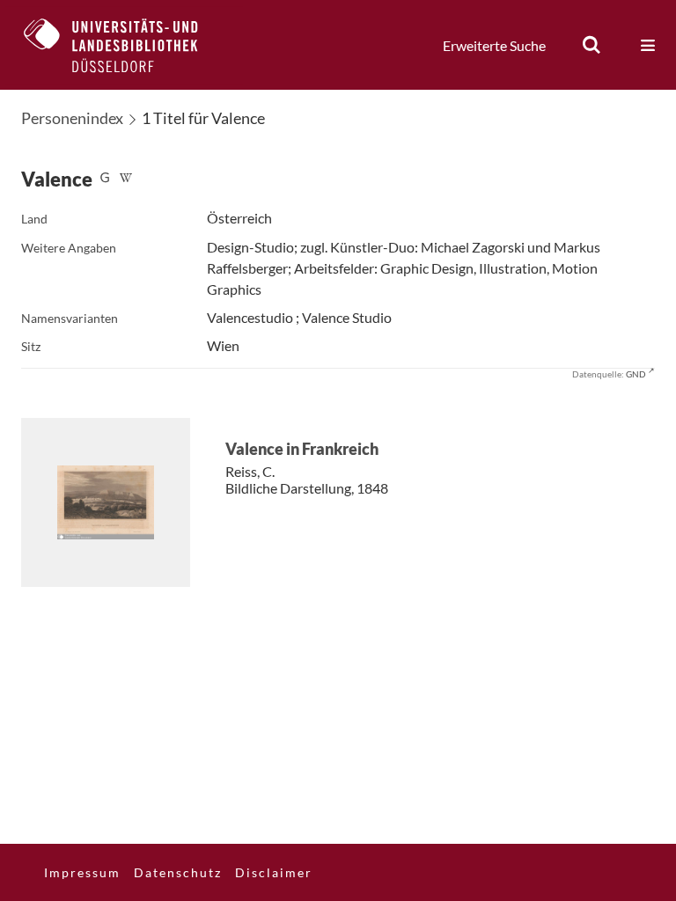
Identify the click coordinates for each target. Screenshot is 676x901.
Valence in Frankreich (301, 448)
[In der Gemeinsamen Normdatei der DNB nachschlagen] (105, 179)
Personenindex (72, 118)
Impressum (82, 872)
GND (636, 374)
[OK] (591, 45)
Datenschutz (178, 872)
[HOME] (124, 44)
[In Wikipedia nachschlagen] (126, 179)
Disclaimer (273, 872)
